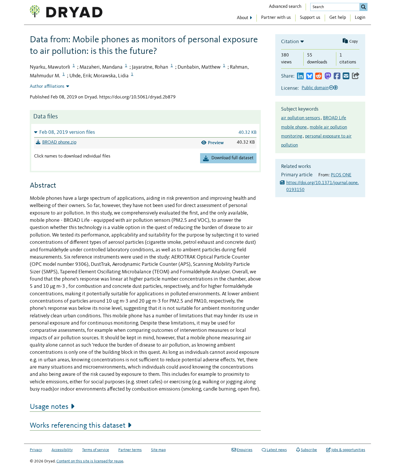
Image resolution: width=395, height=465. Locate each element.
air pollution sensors (300, 118)
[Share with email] (346, 76)
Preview (216, 142)
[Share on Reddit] (318, 76)
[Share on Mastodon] (327, 76)
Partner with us (276, 17)
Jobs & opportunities (348, 450)
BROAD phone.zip (59, 142)
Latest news (277, 450)
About (242, 18)
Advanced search (285, 6)
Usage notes (49, 407)
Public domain (315, 88)
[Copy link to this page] (355, 76)
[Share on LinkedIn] (300, 76)
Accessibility (62, 450)
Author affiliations (47, 86)
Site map (158, 450)
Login (360, 17)
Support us (310, 17)
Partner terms (130, 450)
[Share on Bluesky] (309, 76)
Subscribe (309, 450)
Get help (337, 17)
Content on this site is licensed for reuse (89, 461)
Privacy (36, 450)
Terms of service (95, 450)
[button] (145, 132)
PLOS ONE (341, 175)
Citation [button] (290, 41)
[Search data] (363, 7)
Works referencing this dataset (77, 425)
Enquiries (244, 450)
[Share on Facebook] (337, 76)
